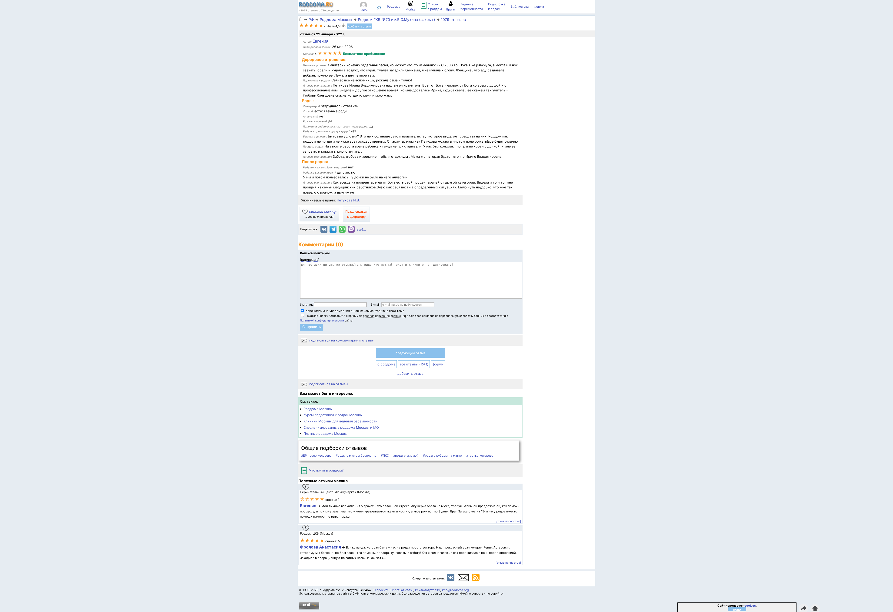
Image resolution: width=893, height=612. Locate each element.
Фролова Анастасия (321, 547)
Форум (539, 6)
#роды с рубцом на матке (442, 455)
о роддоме (386, 364)
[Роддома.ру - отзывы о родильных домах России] (316, 6)
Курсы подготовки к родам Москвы (333, 415)
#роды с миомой (406, 455)
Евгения (308, 505)
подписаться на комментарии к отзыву (341, 340)
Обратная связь (401, 590)
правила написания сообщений (384, 316)
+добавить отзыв (359, 26)
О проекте (381, 590)
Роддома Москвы (318, 409)
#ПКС (385, 455)
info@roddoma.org (455, 590)
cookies (750, 605)
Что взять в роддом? (325, 470)
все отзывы (414, 364)
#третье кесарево (479, 455)
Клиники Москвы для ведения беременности (340, 421)
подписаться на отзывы (328, 384)
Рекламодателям (427, 590)
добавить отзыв (410, 373)
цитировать (309, 259)
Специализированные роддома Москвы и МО (341, 427)
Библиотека (520, 6)
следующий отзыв (411, 353)
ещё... (361, 229)
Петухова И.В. (348, 200)
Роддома (393, 6)
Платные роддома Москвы (325, 433)
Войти (363, 10)
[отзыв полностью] (508, 521)
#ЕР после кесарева (316, 455)
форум (438, 364)
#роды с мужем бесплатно (356, 455)
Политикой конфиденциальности (322, 320)
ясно (737, 609)
